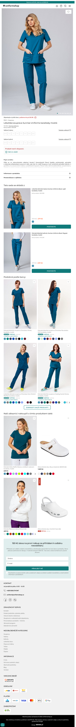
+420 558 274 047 (12, 590)
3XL (33, 134)
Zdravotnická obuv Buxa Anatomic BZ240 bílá (52, 467)
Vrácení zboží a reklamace (12, 616)
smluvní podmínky (63, 720)
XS (9, 134)
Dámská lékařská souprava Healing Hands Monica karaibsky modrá (53, 395)
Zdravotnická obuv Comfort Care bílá (49, 529)
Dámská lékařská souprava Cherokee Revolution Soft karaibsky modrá (53, 331)
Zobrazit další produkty (37, 407)
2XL (29, 134)
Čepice (6, 651)
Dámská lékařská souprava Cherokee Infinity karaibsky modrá (18, 331)
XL (25, 134)
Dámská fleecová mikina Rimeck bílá (15, 529)
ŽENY (5, 120)
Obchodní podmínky (10, 665)
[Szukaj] (65, 6)
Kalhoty (6, 639)
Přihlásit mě (37, 568)
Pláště (6, 649)
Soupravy (11, 120)
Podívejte (51, 227)
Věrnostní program (9, 623)
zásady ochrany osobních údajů (47, 720)
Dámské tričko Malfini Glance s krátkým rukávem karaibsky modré (19, 468)
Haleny (6, 637)
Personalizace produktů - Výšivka (14, 621)
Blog (5, 667)
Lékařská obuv (8, 641)
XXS (5, 134)
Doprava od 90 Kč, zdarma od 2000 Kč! (37, 2)
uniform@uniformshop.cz (15, 595)
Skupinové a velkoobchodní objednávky (16, 618)
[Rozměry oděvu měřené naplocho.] (70, 130)
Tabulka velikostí (64, 130)
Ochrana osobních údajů (11, 662)
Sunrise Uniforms (14, 126)
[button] (57, 113)
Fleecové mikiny (9, 644)
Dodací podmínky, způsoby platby (14, 613)
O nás (5, 660)
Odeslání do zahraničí (10, 626)
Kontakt (6, 611)
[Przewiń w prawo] (68, 402)
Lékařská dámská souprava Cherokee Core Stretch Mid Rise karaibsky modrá (20, 395)
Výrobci (6, 670)
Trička (5, 646)
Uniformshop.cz (47, 716)
